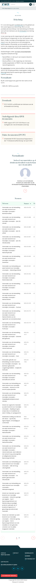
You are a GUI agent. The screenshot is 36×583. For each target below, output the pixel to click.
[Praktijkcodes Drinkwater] (5, 4)
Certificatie (4, 562)
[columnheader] (27, 204)
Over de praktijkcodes (5, 554)
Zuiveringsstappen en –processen (10, 8)
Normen (27, 556)
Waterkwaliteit (30, 559)
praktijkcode (19, 25)
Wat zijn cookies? (20, 1)
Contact (16, 553)
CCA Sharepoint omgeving (9, 575)
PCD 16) (3, 33)
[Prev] (2, 538)
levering (3, 72)
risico (2, 42)
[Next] (33, 538)
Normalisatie (29, 553)
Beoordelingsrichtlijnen (9, 564)
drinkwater (23, 31)
